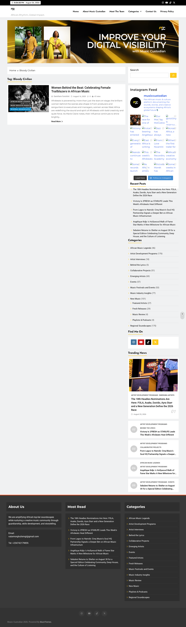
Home (76, 11)
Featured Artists (139, 303)
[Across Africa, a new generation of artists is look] (171, 132)
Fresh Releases (139, 308)
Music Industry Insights (21, 105)
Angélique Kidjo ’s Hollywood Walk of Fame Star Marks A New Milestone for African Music (157, 473)
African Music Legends (20, 102)
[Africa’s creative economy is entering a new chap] (171, 156)
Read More (56, 121)
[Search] (173, 75)
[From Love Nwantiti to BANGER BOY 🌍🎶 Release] (159, 144)
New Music (135, 299)
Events (133, 282)
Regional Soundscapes (20, 109)
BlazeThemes (45, 622)
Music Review (138, 314)
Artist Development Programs (143, 253)
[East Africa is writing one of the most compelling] (147, 144)
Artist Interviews (137, 259)
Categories (133, 11)
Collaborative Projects (140, 270)
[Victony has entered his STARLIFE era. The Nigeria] (135, 132)
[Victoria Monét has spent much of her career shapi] (159, 168)
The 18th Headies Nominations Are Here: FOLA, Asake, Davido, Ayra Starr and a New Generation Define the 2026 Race (92, 521)
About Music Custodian (94, 11)
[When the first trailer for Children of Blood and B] (171, 144)
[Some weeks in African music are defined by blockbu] (171, 168)
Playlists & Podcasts (141, 320)
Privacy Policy (167, 11)
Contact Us (151, 11)
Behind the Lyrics (138, 265)
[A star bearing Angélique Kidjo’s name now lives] (147, 132)
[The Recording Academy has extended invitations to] (159, 156)
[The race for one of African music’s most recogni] (147, 120)
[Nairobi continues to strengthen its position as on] (135, 156)
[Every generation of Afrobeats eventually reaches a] (135, 144)
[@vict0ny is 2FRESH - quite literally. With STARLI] (171, 120)
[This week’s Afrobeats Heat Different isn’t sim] (147, 156)
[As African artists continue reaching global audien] (147, 168)
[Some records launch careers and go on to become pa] (135, 168)
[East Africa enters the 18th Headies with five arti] (135, 120)
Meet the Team (116, 11)
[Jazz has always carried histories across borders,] (159, 132)
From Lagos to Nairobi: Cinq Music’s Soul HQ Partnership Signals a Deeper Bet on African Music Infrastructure (157, 454)
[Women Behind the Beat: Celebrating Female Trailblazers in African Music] (28, 98)
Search (134, 69)
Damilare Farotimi (61, 96)
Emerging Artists (138, 276)
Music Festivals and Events (142, 287)
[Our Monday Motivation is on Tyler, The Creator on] (159, 120)
